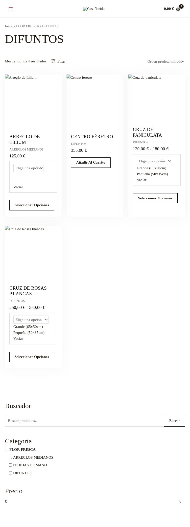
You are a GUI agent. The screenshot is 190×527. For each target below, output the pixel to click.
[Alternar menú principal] (10, 9)
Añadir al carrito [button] (90, 162)
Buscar (174, 421)
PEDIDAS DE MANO (30, 465)
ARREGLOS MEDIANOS (33, 457)
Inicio (9, 26)
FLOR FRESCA (22, 450)
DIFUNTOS (22, 473)
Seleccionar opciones (32, 205)
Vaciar (18, 187)
